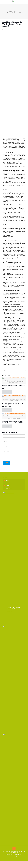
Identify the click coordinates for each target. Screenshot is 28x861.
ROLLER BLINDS (9, 488)
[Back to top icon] (14, 848)
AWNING (7, 480)
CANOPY (7, 483)
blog (15, 11)
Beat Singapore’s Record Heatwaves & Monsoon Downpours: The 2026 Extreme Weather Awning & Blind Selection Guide (12, 405)
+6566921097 (9, 611)
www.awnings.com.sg (11, 615)
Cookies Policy (18, 854)
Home (10, 11)
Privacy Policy (14, 856)
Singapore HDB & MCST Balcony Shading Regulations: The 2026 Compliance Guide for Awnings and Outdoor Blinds (13, 387)
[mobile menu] (26, 2)
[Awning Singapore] (14, 2)
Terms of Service (9, 854)
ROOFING (8, 485)
